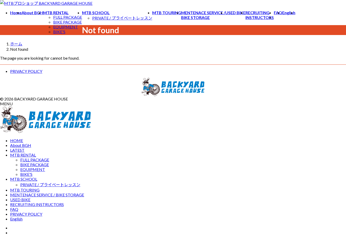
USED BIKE (20, 199)
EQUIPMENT (65, 26)
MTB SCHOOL (23, 179)
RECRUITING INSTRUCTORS (37, 204)
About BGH (20, 145)
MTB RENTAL (23, 154)
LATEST (17, 150)
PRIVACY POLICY (26, 71)
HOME (16, 140)
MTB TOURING (25, 189)
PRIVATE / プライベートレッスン (122, 17)
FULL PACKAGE (67, 17)
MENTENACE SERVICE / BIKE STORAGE (47, 194)
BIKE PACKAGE (67, 22)
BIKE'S (59, 31)
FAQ (14, 209)
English (16, 218)
